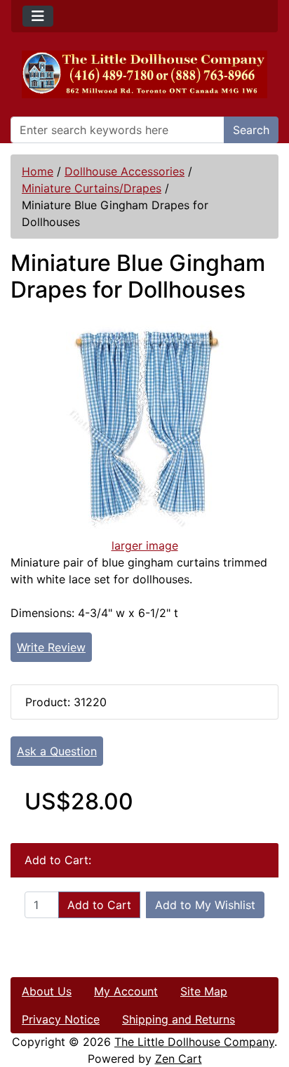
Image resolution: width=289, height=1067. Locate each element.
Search (251, 130)
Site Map (203, 991)
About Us (47, 991)
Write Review (51, 647)
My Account (126, 991)
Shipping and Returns (178, 1019)
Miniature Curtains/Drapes (91, 188)
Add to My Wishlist (205, 905)
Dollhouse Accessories (124, 171)
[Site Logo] (144, 74)
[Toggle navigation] (37, 16)
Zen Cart (178, 1059)
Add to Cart (99, 905)
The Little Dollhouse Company (194, 1042)
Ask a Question (57, 751)
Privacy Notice (61, 1019)
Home (37, 171)
